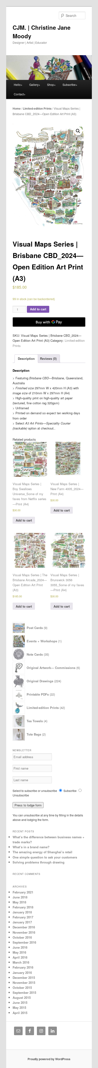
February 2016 (23, 967)
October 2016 (22, 937)
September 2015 (24, 992)
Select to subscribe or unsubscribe (35, 791)
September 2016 (24, 942)
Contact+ (19, 94)
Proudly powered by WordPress (49, 1059)
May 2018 (19, 902)
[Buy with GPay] (49, 322)
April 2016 (20, 957)
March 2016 (21, 962)
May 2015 (19, 1007)
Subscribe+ (70, 85)
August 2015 (22, 997)
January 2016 (22, 972)
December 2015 (24, 977)
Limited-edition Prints (37, 108)
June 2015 (20, 1002)
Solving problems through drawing (38, 862)
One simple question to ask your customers (45, 857)
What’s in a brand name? (31, 847)
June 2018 (20, 897)
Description (26, 358)
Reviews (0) (48, 358)
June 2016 (20, 947)
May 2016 (19, 952)
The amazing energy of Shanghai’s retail (42, 852)
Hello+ (18, 85)
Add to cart (38, 309)
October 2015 (22, 987)
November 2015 (24, 982)
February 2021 (23, 892)
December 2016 (24, 927)
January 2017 (22, 922)
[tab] (26, 358)
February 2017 (23, 917)
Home (17, 108)
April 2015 (20, 1012)
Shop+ (51, 85)
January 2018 (22, 912)
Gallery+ (34, 85)
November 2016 (24, 932)
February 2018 (23, 907)
